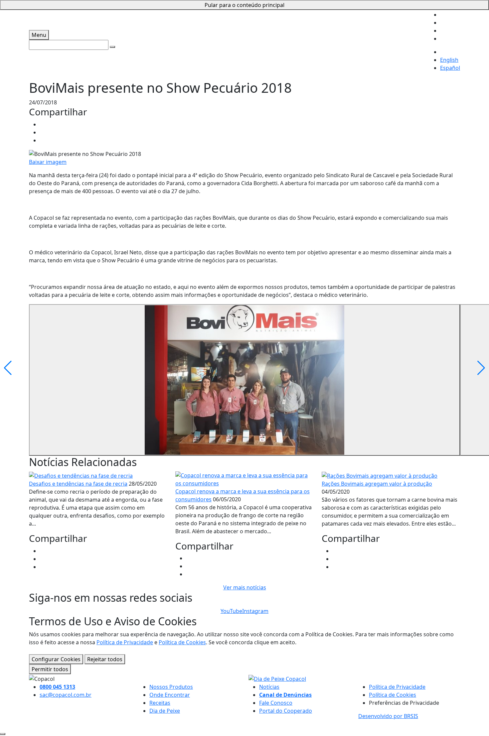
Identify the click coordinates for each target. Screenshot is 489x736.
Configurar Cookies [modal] (56, 659)
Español (450, 67)
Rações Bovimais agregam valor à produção (377, 483)
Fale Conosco (275, 702)
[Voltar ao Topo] (2, 734)
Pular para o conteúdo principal (244, 5)
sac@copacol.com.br (65, 694)
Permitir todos (50, 669)
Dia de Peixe (164, 710)
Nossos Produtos (171, 686)
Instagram (255, 611)
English (449, 59)
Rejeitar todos (104, 659)
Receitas (159, 702)
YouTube (231, 611)
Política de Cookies (182, 642)
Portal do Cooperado (285, 710)
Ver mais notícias (244, 587)
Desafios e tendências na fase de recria (78, 483)
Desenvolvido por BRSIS (388, 716)
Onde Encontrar (169, 694)
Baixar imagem (48, 162)
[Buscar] (112, 47)
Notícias (269, 686)
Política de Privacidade (124, 642)
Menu (39, 35)
